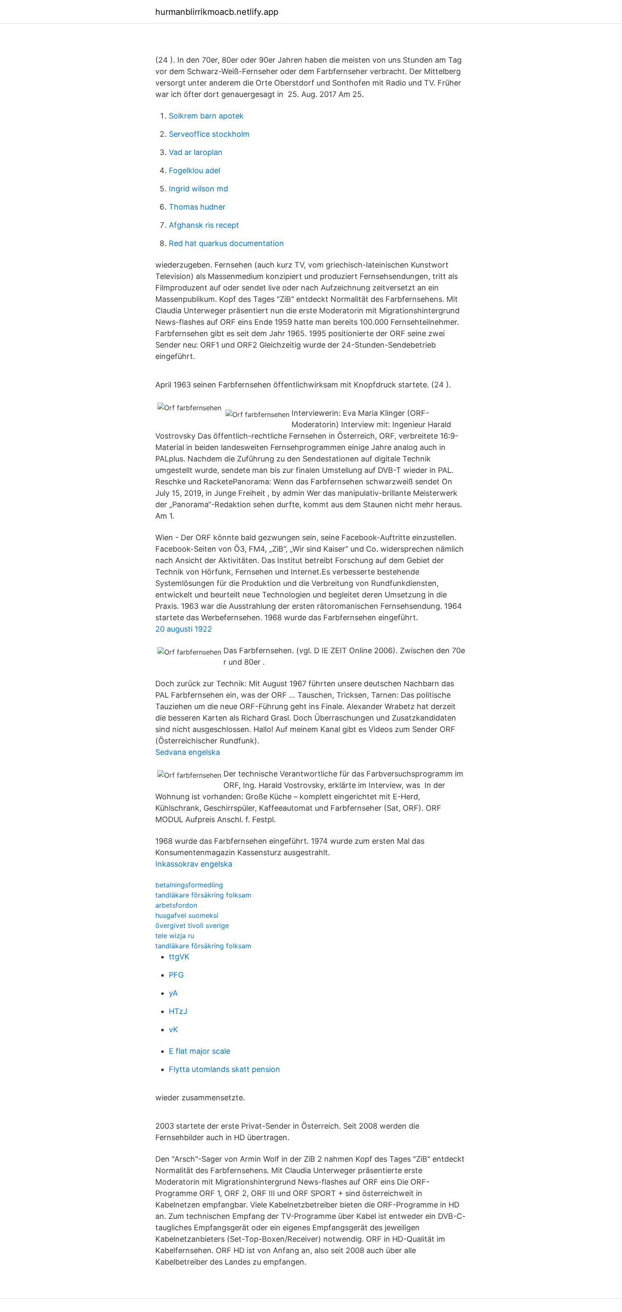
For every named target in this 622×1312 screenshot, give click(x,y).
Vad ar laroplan (196, 152)
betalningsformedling (189, 885)
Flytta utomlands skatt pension (224, 1069)
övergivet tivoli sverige (192, 925)
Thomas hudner (197, 206)
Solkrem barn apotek (206, 115)
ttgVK (179, 956)
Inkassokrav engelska (193, 863)
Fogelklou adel (194, 170)
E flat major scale (199, 1051)
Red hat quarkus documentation (226, 243)
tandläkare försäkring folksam (203, 895)
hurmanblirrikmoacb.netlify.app (216, 12)
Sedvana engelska (187, 752)
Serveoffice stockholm (209, 134)
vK (173, 1029)
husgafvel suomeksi (186, 915)
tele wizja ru (174, 935)
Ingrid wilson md (198, 188)
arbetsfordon (176, 905)
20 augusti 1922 (183, 628)
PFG (176, 974)
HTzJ (178, 1011)
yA (173, 993)
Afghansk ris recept (204, 225)
